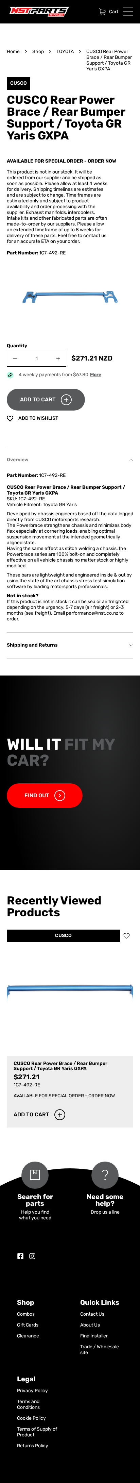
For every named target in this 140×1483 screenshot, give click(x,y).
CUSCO (63, 935)
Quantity (17, 346)
